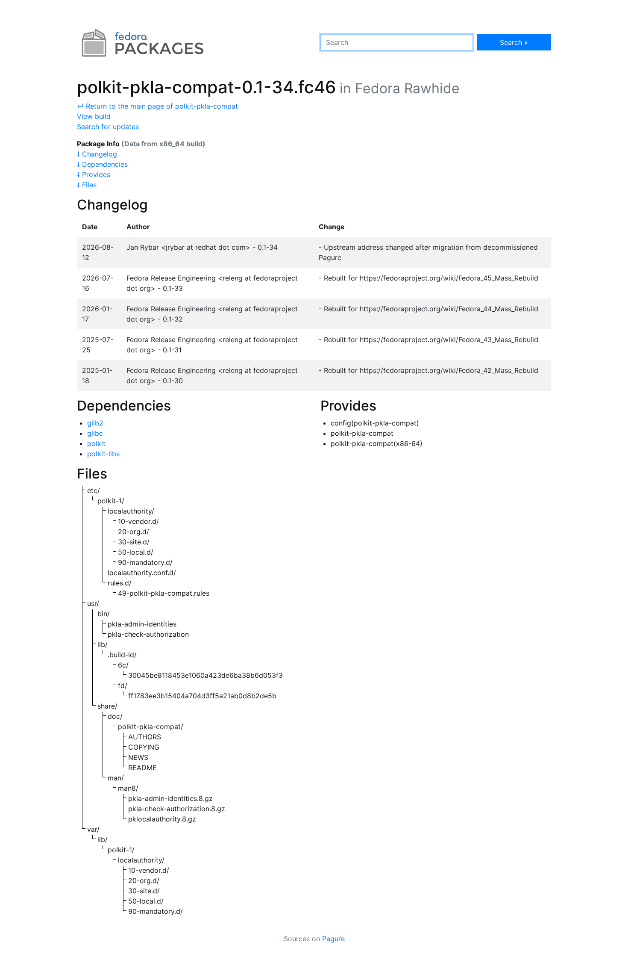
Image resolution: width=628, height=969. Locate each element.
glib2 (95, 423)
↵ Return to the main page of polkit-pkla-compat (157, 106)
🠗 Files (87, 184)
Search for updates (108, 126)
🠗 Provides (93, 174)
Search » (514, 42)
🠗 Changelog (97, 154)
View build (94, 116)
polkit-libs (103, 453)
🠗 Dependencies (102, 164)
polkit (96, 443)
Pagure (333, 938)
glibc (95, 433)
